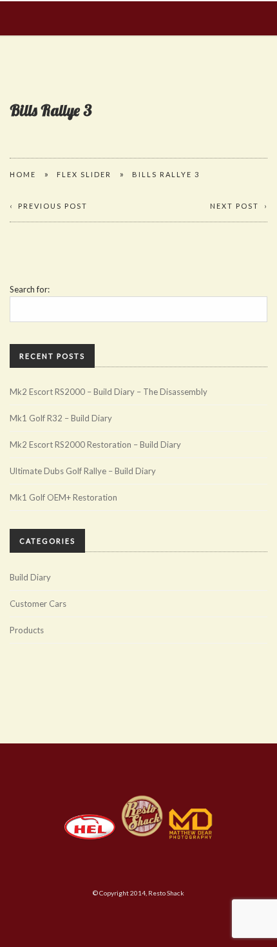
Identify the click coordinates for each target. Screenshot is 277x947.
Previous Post (53, 206)
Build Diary (30, 577)
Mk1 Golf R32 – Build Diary (61, 418)
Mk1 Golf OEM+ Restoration (63, 497)
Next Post (234, 206)
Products (27, 630)
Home (23, 174)
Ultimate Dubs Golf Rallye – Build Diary (83, 471)
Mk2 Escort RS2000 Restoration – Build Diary (95, 444)
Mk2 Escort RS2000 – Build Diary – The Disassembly (108, 392)
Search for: (30, 289)
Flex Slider (84, 174)
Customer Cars (38, 603)
